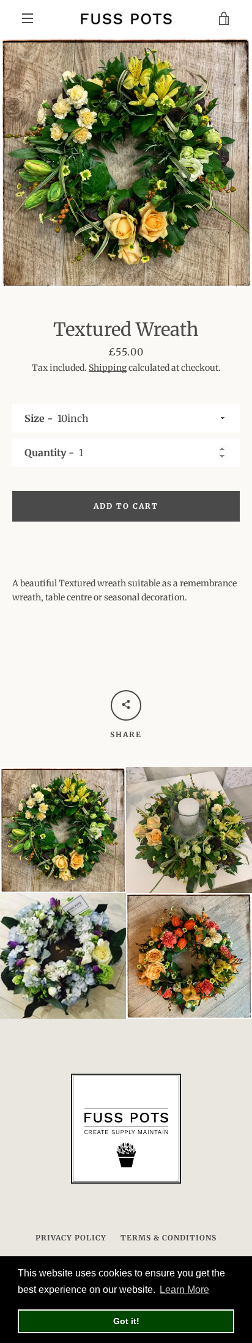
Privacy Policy (70, 1237)
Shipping (108, 367)
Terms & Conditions (168, 1237)
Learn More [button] (184, 1289)
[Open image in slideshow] (126, 162)
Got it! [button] (126, 1321)
